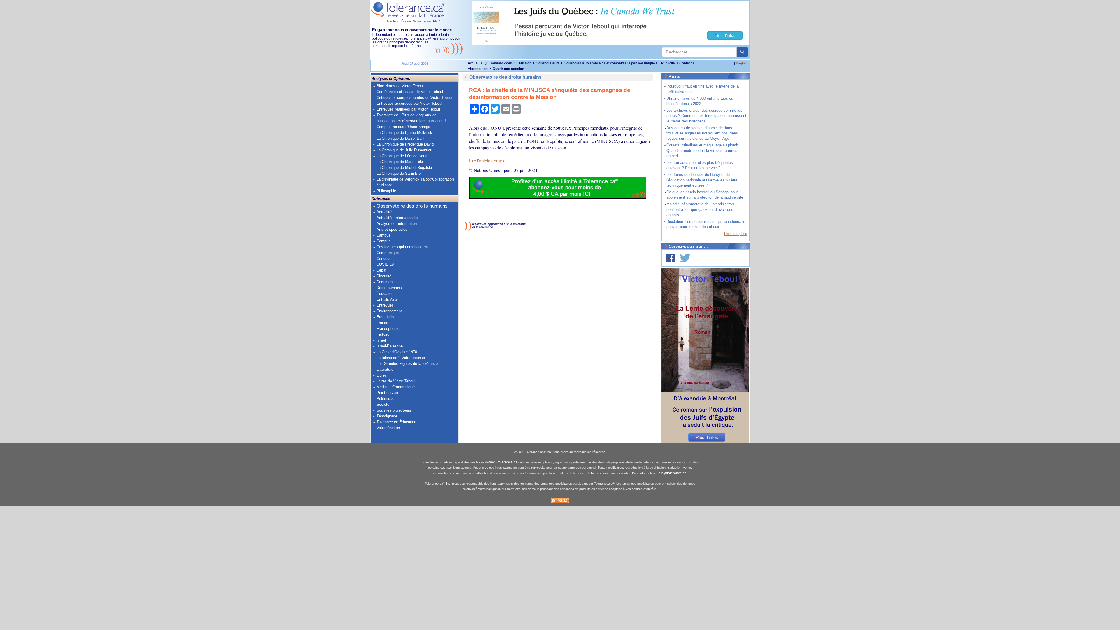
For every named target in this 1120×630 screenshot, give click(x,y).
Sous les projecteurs (394, 410)
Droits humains (389, 288)
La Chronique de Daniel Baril (400, 138)
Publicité (668, 63)
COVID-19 (385, 264)
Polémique (385, 398)
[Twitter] (685, 258)
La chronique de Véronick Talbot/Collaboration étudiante (415, 182)
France (382, 323)
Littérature (385, 369)
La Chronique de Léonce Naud (402, 156)
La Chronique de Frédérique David (405, 144)
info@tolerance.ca (672, 473)
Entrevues (385, 305)
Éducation (385, 293)
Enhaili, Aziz (387, 299)
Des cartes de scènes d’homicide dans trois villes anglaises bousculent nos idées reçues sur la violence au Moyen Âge (702, 133)
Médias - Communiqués (396, 387)
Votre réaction (388, 428)
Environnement (389, 311)
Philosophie (386, 191)
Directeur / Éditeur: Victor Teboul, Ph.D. (413, 21)
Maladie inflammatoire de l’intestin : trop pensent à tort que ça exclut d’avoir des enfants (700, 209)
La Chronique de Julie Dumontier (404, 150)
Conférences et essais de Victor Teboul (410, 92)
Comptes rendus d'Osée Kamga (403, 127)
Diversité (384, 276)
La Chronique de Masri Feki (400, 162)
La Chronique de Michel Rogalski (404, 167)
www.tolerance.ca (503, 462)
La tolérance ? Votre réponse (401, 358)
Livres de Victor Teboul (396, 381)
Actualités (385, 212)
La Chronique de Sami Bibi (399, 173)
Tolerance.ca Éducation (396, 422)
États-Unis (385, 317)
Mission (525, 63)
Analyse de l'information (397, 223)
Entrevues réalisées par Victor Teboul (408, 109)
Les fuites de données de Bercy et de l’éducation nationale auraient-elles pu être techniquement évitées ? (701, 179)
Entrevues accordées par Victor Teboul (409, 103)
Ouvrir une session (508, 69)
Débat (381, 270)
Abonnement (478, 69)
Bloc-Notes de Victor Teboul (400, 86)
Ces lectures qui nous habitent (402, 247)
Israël (381, 340)
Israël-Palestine (390, 346)
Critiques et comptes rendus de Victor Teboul (415, 97)
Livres (382, 375)
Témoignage (387, 416)
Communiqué (388, 253)
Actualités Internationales (398, 218)
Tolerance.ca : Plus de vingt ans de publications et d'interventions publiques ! (411, 118)
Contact (685, 63)
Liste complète (735, 234)
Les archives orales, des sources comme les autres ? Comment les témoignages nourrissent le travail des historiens (706, 115)
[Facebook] (670, 258)
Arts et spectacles (392, 229)
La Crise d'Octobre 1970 (397, 352)
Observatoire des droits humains (412, 206)
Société (383, 404)
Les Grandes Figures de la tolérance (407, 363)
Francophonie (388, 328)
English (742, 63)
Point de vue (387, 393)
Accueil (474, 63)
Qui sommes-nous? (499, 63)
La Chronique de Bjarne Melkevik (404, 132)
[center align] (742, 52)
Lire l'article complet (488, 161)
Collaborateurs (547, 63)
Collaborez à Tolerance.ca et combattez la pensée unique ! (610, 63)
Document (385, 282)
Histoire (383, 334)
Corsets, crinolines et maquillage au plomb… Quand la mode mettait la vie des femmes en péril (704, 150)
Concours (385, 258)
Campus (384, 235)
